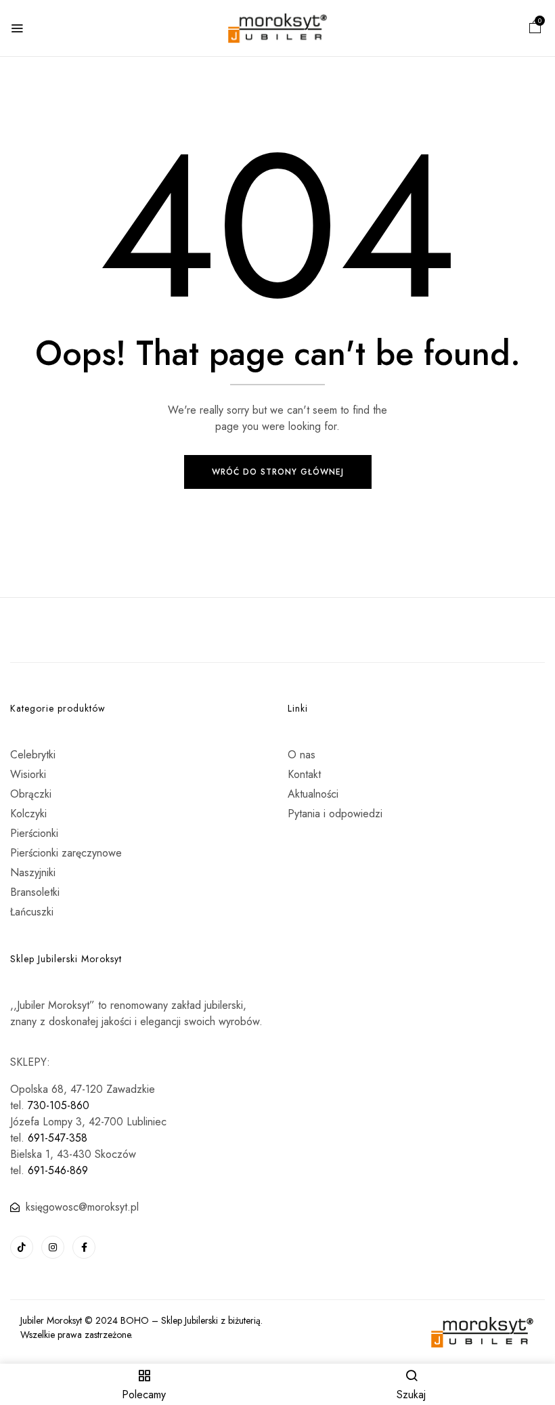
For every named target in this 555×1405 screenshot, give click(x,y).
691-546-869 (58, 1170)
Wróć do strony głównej (278, 472)
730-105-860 (58, 1105)
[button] (535, 29)
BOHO (134, 1320)
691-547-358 (57, 1138)
